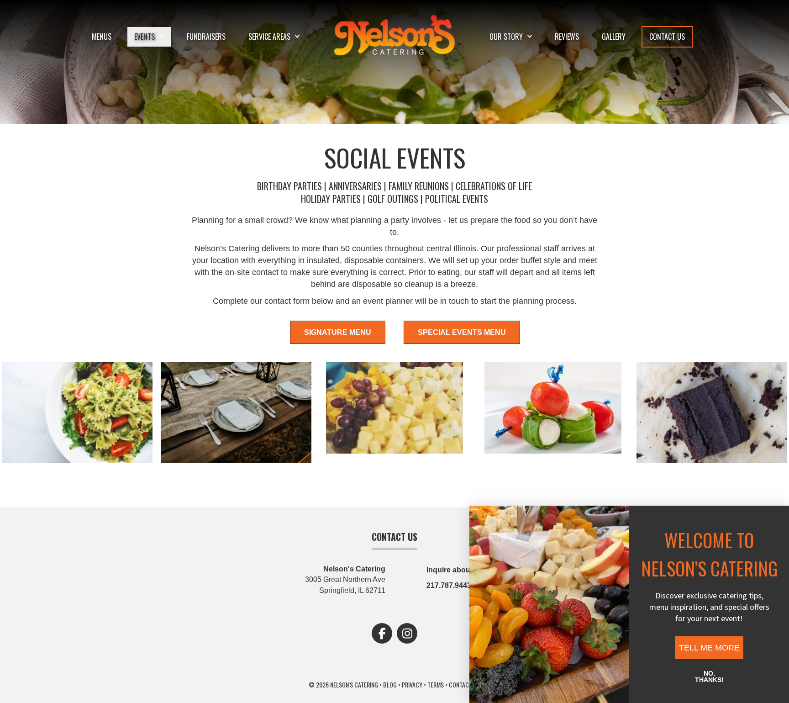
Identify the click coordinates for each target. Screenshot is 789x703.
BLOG (390, 684)
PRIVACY (412, 684)
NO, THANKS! (709, 676)
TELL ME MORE (709, 647)
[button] (382, 633)
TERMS (435, 684)
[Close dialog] (346, 519)
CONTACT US (464, 684)
